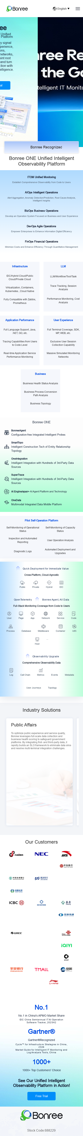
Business (40, 373)
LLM (63, 266)
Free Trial (41, 1102)
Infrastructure (20, 266)
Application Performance (19, 320)
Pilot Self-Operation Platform (41, 520)
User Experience (63, 320)
